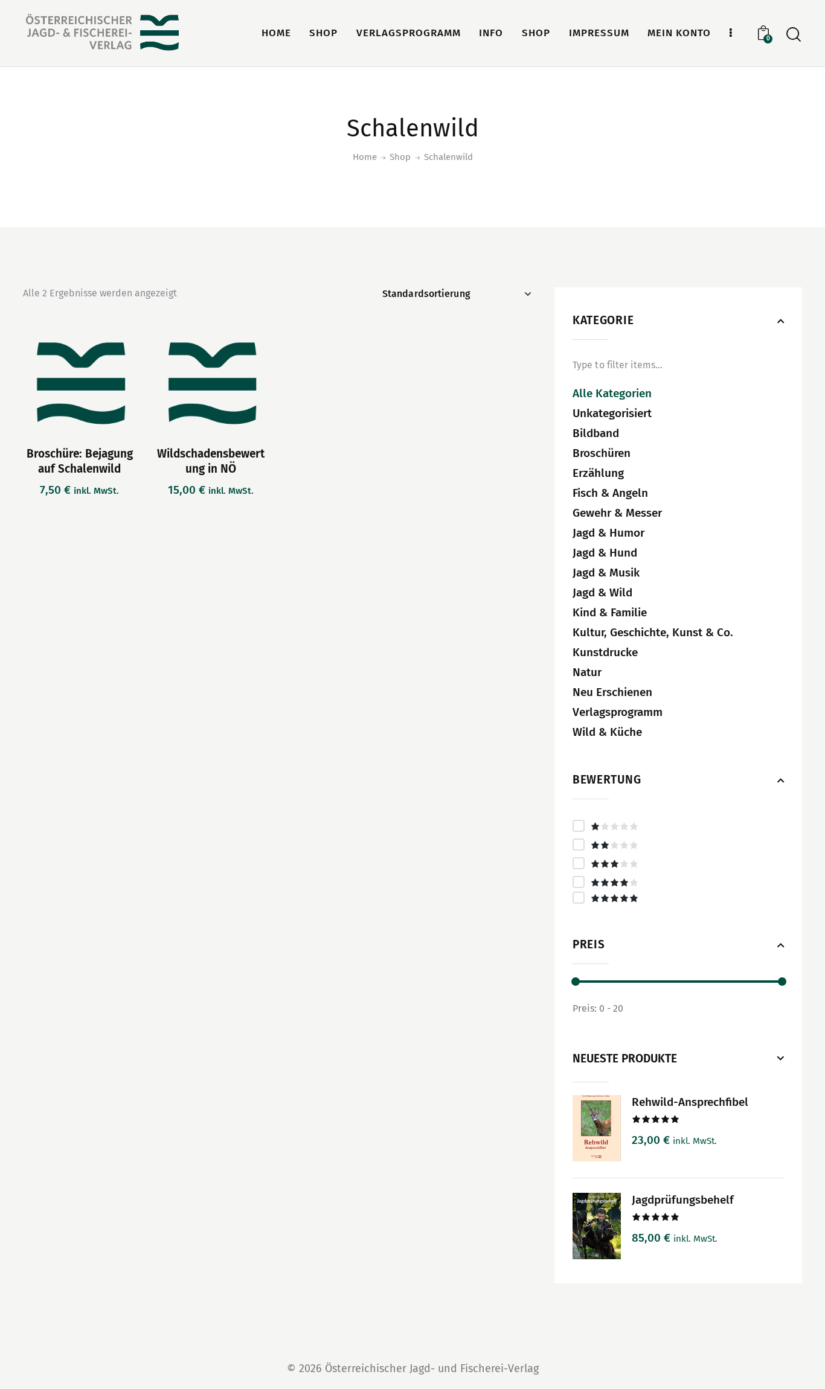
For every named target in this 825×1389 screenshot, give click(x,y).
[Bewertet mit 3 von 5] (678, 863)
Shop (400, 157)
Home (365, 157)
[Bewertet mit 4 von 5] (678, 882)
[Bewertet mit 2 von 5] (678, 844)
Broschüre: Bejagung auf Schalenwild (80, 461)
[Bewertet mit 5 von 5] (678, 897)
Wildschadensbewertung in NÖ (211, 461)
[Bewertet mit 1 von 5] (678, 826)
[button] (46, 383)
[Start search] (793, 35)
